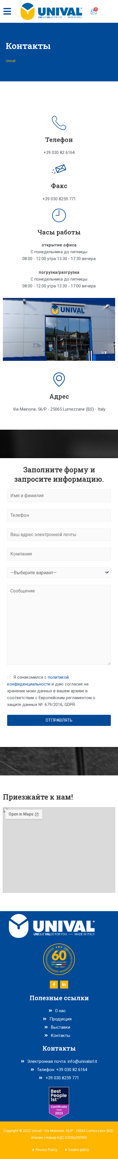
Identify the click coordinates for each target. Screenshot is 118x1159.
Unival (10, 61)
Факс (59, 186)
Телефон (59, 139)
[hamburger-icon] (7, 11)
